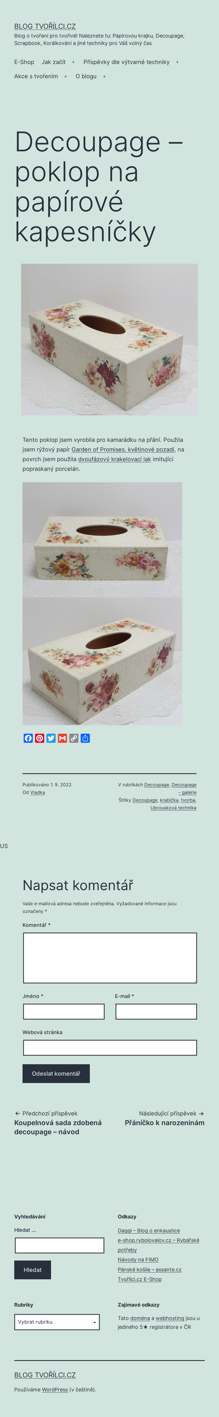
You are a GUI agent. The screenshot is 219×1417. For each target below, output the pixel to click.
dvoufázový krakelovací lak (114, 459)
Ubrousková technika (173, 807)
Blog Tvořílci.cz (45, 26)
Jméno (33, 996)
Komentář (36, 925)
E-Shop (24, 62)
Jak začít (54, 62)
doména (140, 1318)
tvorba (188, 800)
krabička (169, 800)
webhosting (170, 1318)
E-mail (124, 996)
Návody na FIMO (138, 1260)
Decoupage (156, 784)
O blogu (86, 76)
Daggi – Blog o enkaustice (149, 1231)
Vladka (37, 792)
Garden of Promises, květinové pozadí (123, 449)
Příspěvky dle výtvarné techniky (127, 62)
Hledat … (25, 1230)
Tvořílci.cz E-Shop (140, 1279)
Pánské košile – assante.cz (150, 1269)
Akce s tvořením (36, 76)
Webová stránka (42, 1032)
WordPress (55, 1390)
